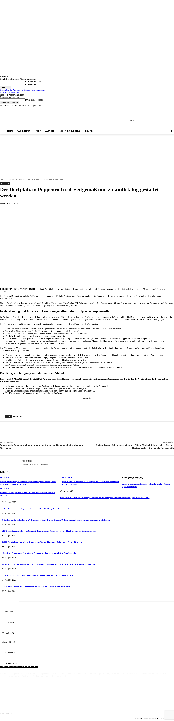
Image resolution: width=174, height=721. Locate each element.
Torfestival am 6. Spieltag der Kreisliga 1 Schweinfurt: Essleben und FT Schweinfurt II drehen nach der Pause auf (49, 564)
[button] (170, 131)
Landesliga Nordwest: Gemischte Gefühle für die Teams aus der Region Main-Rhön (36, 586)
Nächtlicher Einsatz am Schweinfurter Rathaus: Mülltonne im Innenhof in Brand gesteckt (39, 553)
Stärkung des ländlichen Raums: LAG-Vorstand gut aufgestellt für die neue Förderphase (36, 659)
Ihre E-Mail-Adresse (34, 100)
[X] (165, 108)
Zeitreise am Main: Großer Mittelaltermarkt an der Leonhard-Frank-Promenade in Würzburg (38, 618)
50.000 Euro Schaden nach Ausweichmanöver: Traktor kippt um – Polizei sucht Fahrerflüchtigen (42, 542)
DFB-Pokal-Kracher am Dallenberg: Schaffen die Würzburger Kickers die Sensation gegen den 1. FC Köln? (104, 498)
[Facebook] (157, 108)
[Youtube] (172, 108)
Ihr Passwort (30, 84)
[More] (64, 211)
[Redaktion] (11, 462)
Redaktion (6, 203)
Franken (5, 477)
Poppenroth (17, 416)
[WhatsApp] (54, 210)
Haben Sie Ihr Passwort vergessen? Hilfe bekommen (22, 90)
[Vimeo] (168, 108)
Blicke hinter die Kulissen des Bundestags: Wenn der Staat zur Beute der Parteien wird (37, 575)
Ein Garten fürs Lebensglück (13, 637)
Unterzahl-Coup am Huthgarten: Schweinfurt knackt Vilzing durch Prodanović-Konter (38, 509)
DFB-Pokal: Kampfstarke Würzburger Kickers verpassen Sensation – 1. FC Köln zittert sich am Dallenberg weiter (49, 531)
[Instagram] (161, 108)
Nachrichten (5, 183)
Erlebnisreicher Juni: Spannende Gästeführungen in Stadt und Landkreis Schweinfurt (35, 607)
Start (2, 179)
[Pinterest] (44, 210)
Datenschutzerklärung (9, 92)
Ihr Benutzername (33, 81)
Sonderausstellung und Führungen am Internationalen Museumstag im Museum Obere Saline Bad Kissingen (43, 629)
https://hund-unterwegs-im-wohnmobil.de (35, 464)
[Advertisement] (87, 155)
